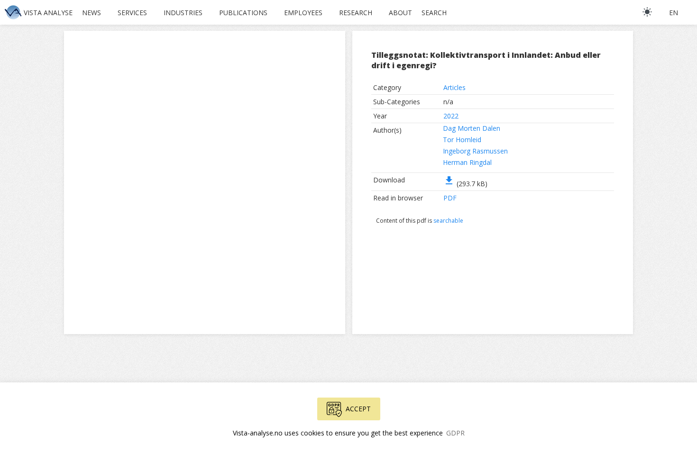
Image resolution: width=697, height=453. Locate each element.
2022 (451, 115)
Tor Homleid (462, 139)
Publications (243, 12)
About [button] (400, 12)
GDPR (455, 432)
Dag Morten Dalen (471, 128)
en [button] (673, 12)
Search (434, 12)
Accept (358, 408)
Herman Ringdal (467, 162)
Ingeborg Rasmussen (475, 150)
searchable (448, 221)
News (91, 12)
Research (355, 12)
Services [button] (132, 12)
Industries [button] (183, 12)
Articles (454, 87)
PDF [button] (450, 197)
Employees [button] (303, 12)
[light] (647, 12)
